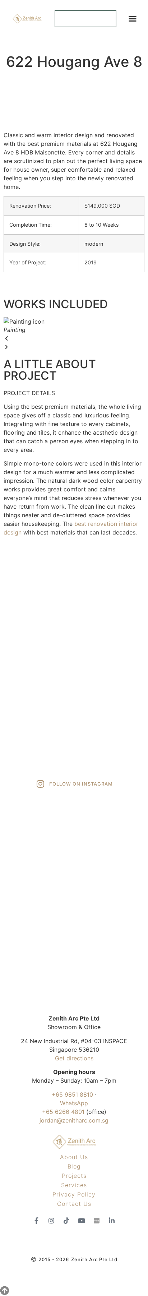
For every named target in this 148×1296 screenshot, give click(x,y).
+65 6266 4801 (63, 1111)
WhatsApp (74, 1103)
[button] (132, 18)
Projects (74, 1176)
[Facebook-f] (36, 1220)
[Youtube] (81, 1220)
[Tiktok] (66, 1220)
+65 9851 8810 (72, 1094)
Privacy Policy (74, 1194)
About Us (74, 1157)
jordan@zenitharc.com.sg (74, 1120)
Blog (74, 1166)
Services (74, 1185)
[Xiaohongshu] (96, 1220)
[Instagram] (51, 1220)
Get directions (74, 1058)
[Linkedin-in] (111, 1220)
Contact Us (74, 1204)
